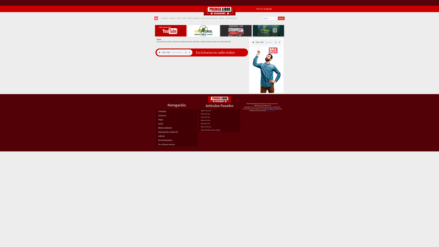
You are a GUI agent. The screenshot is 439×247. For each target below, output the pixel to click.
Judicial (221, 18)
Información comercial (209, 18)
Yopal (179, 18)
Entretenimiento (231, 18)
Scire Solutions (271, 110)
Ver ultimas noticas (166, 144)
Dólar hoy (259, 9)
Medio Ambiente (193, 18)
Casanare (172, 18)
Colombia (164, 18)
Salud (184, 18)
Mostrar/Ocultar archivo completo (210, 130)
